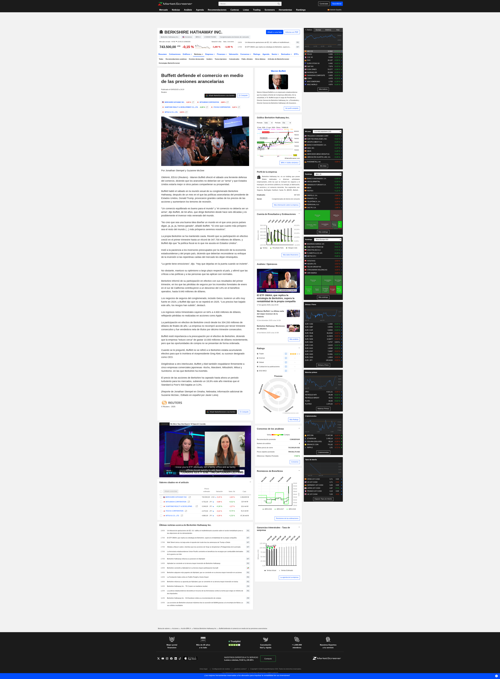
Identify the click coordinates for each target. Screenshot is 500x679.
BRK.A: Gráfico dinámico (289, 163)
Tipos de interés (311, 460)
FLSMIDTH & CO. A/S (314, 253)
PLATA (307, 401)
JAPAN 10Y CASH (313, 488)
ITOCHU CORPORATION (174, 511)
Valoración (233, 54)
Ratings (256, 54)
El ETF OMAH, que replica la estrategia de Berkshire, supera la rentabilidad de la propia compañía (268, 47)
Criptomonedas (311, 416)
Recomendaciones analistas (176, 59)
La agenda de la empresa (289, 577)
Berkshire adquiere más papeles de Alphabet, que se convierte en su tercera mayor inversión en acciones (204, 572)
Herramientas (285, 10)
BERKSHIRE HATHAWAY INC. (176, 497)
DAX (308, 60)
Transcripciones (221, 59)
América (328, 30)
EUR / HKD (309, 354)
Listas (246, 10)
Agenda (200, 10)
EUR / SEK (309, 336)
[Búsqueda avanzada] (279, 4)
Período (278, 123)
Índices (309, 30)
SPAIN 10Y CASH (313, 479)
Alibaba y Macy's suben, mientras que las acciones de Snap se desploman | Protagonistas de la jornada (203, 547)
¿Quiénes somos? (240, 669)
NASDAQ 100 (312, 72)
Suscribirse (336, 4)
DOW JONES (312, 69)
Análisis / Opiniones (267, 264)
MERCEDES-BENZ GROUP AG (318, 154)
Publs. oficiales (247, 59)
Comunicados (234, 59)
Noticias (176, 10)
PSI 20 (309, 54)
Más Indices (323, 89)
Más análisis (294, 339)
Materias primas (311, 372)
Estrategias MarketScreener (169, 63)
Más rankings (323, 232)
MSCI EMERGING (313, 81)
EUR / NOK (309, 339)
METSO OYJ (311, 256)
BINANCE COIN (312, 444)
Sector (275, 54)
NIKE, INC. (311, 148)
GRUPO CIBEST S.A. (314, 142)
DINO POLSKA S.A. (314, 250)
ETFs (296, 54)
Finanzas (221, 54)
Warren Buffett (278, 71)
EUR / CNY (309, 351)
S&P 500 (310, 66)
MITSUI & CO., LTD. (172, 516)
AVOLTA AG (311, 261)
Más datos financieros (290, 255)
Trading (257, 10)
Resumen (162, 54)
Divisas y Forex (323, 365)
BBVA (309, 151)
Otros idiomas (260, 59)
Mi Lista (308, 131)
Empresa (209, 54)
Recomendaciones (217, 10)
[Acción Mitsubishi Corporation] (227, 102)
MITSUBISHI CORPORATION (176, 502)
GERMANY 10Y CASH (315, 485)
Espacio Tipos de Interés (323, 499)
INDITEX (310, 191)
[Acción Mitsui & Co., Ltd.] (186, 112)
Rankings (301, 10)
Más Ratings (294, 420)
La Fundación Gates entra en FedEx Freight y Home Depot (187, 577)
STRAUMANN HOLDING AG (317, 270)
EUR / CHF (309, 330)
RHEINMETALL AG (314, 162)
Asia (337, 30)
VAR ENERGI (312, 273)
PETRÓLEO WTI (311, 395)
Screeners (270, 10)
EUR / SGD (309, 357)
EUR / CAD (309, 345)
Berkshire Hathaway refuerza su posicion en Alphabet (186, 559)
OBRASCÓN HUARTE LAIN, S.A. (319, 157)
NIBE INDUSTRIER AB (315, 247)
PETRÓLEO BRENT (312, 398)
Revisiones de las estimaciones (287, 518)
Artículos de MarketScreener (278, 59)
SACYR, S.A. (311, 208)
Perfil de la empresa (267, 172)
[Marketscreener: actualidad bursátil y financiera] (175, 4)
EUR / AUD (309, 348)
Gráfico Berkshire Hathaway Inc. (273, 118)
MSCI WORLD (312, 84)
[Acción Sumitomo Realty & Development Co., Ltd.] (206, 107)
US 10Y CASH (312, 482)
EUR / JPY (308, 360)
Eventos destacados (196, 59)
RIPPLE (310, 447)
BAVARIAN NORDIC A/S (315, 244)
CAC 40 (310, 57)
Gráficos (187, 54)
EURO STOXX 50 (313, 63)
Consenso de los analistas (270, 429)
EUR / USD (309, 324)
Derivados (286, 54)
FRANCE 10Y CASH (314, 491)
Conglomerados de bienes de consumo (286, 199)
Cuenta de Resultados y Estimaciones (276, 214)
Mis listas (323, 166)
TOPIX (309, 78)
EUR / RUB (309, 333)
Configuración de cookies (221, 669)
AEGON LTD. (311, 264)
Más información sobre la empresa (286, 205)
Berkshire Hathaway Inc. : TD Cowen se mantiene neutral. (187, 586)
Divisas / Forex (310, 304)
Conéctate (324, 4)
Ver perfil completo (291, 108)
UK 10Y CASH (312, 494)
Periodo (259, 123)
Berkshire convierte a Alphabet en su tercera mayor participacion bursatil (192, 568)
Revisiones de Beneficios (270, 471)
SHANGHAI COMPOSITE (316, 75)
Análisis (188, 10)
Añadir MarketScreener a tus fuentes (221, 95)
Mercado (163, 10)
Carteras (234, 10)
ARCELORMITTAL (313, 182)
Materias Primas (323, 409)
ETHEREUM (311, 438)
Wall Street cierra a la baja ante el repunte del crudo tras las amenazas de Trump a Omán (198, 542)
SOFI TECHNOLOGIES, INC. (317, 139)
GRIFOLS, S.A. (312, 195)
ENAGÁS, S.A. (312, 198)
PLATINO (308, 404)
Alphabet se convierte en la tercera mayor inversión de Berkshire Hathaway (193, 563)
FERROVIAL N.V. (313, 205)
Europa (318, 30)
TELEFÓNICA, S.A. (314, 201)
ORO (307, 392)
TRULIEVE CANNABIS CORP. (317, 136)
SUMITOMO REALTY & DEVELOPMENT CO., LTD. (180, 506)
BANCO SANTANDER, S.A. (316, 145)
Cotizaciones (175, 54)
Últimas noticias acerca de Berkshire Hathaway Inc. (185, 525)
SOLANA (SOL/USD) (314, 441)
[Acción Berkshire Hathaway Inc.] (192, 102)
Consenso (245, 54)
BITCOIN (310, 435)
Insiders (210, 59)
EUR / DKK (309, 342)
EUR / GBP (309, 327)
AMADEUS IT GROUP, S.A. (316, 185)
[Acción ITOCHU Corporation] (238, 107)
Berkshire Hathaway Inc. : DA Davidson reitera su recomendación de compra (194, 598)
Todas (161, 59)
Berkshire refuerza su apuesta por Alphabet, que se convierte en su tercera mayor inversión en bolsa (202, 582)
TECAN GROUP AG (314, 267)
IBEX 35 (310, 51)
